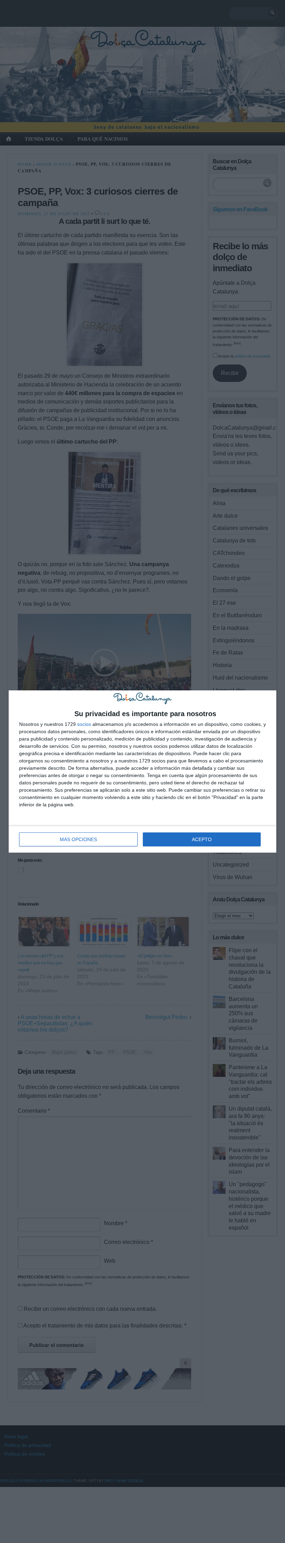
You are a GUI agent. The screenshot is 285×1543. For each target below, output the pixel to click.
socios (84, 724)
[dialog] (142, 771)
